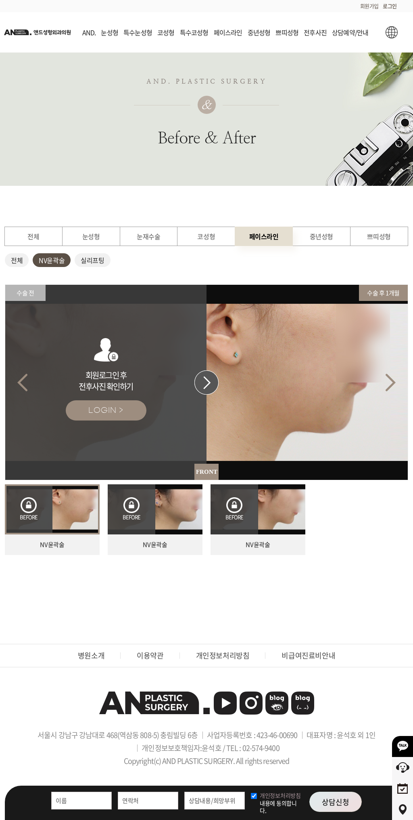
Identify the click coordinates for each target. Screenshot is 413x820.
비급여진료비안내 (308, 655)
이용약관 (150, 655)
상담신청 (335, 802)
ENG (392, 32)
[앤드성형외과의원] (154, 703)
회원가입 (369, 6)
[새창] (225, 703)
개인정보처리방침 (223, 655)
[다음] (391, 382)
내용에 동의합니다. (280, 803)
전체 (17, 260)
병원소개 (91, 655)
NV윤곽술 (52, 260)
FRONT (206, 472)
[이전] (22, 382)
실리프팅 (92, 260)
